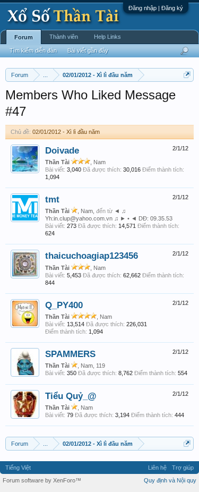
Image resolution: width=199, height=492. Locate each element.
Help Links (107, 36)
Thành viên (63, 36)
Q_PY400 (64, 305)
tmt (52, 199)
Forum (23, 37)
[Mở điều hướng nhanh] (187, 74)
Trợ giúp (183, 467)
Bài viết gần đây (87, 50)
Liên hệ (157, 467)
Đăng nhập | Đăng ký (155, 8)
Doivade (62, 150)
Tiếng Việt (18, 467)
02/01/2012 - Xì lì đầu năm (66, 132)
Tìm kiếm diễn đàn (33, 50)
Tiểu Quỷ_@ (71, 396)
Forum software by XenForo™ (42, 480)
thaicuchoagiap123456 (91, 255)
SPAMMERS (70, 354)
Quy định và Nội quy (170, 480)
